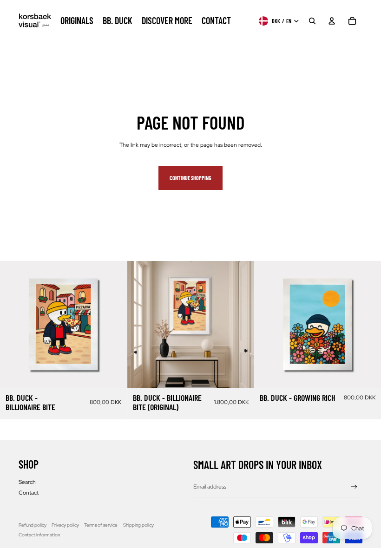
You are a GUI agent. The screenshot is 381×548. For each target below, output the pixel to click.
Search (27, 482)
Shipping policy (138, 525)
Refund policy (32, 525)
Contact (29, 492)
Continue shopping (190, 178)
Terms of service (101, 525)
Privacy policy (65, 525)
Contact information (39, 535)
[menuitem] (76, 21)
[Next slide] (113, 324)
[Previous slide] (14, 324)
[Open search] (312, 21)
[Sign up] (354, 487)
